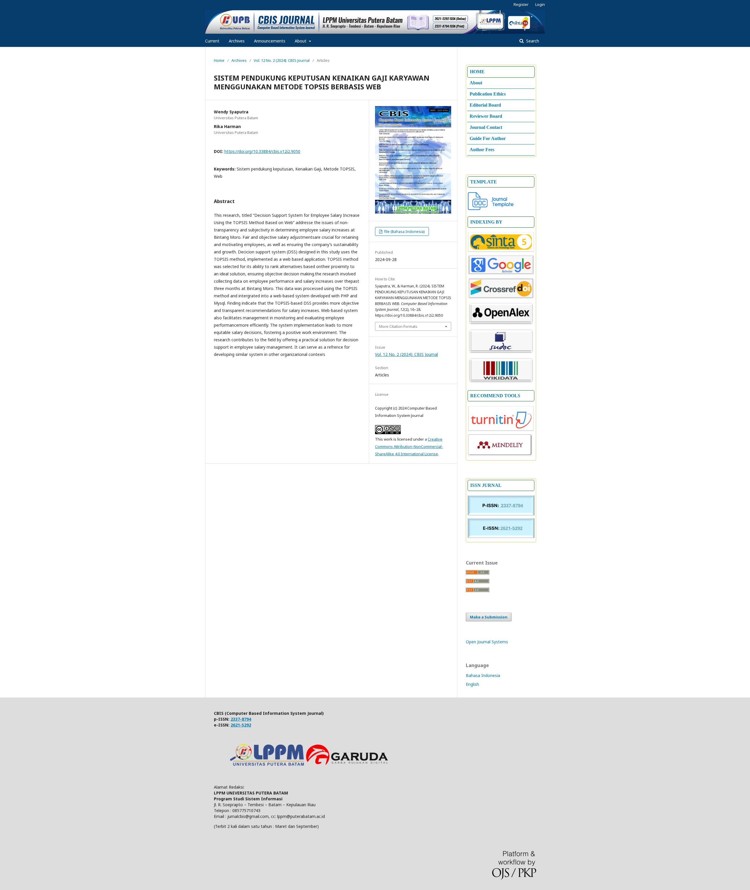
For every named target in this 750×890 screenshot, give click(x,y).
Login (540, 4)
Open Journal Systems (487, 642)
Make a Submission (488, 617)
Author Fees (482, 149)
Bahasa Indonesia (483, 675)
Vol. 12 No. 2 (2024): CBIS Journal (282, 60)
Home (219, 60)
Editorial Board (485, 105)
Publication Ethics (488, 93)
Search (532, 41)
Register (521, 4)
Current (212, 41)
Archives (237, 41)
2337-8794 (241, 719)
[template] (491, 208)
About (301, 41)
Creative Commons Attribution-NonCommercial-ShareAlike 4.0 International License (409, 446)
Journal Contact (486, 127)
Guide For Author (488, 138)
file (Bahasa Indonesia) (404, 231)
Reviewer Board (486, 116)
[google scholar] (501, 273)
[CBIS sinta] (501, 250)
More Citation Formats (398, 326)
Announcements (269, 41)
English (472, 684)
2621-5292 (241, 725)
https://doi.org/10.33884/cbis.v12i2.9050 (262, 151)
